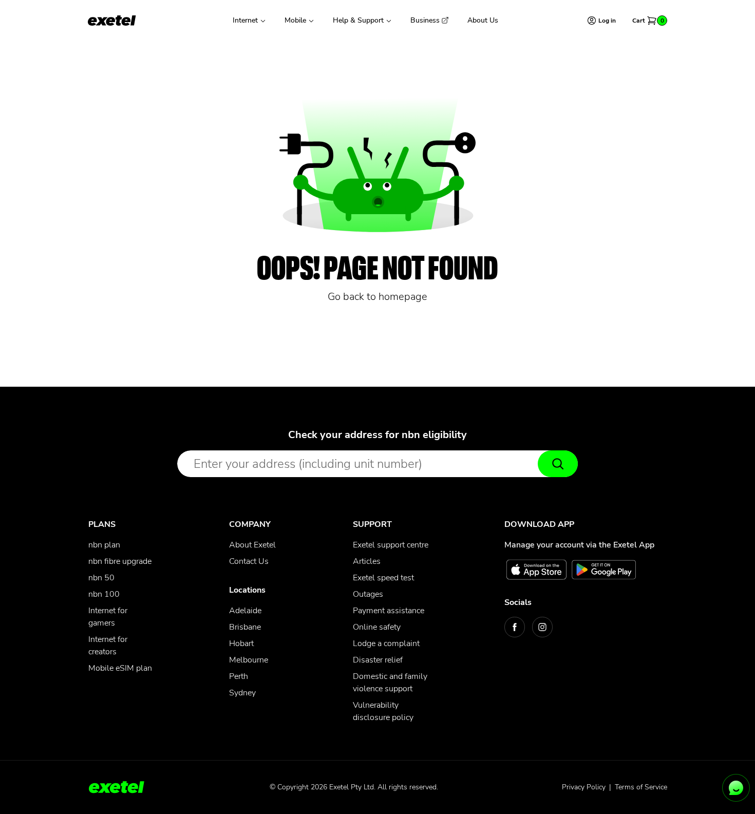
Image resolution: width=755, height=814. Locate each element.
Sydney (242, 692)
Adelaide (245, 610)
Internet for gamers (107, 617)
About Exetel (252, 545)
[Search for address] (558, 463)
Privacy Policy (584, 787)
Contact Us (249, 561)
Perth (238, 676)
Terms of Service (641, 787)
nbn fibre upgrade (120, 561)
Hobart (241, 643)
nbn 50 (101, 577)
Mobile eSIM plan (120, 668)
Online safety (377, 627)
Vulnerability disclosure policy (383, 711)
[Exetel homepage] (112, 20)
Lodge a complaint (386, 643)
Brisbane (245, 627)
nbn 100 (104, 594)
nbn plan (104, 545)
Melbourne (248, 660)
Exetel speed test (383, 577)
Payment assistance (388, 610)
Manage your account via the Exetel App (579, 545)
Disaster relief (378, 660)
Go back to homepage (377, 297)
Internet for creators (107, 645)
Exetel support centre (390, 545)
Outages (368, 594)
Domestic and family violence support (390, 682)
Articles (367, 561)
